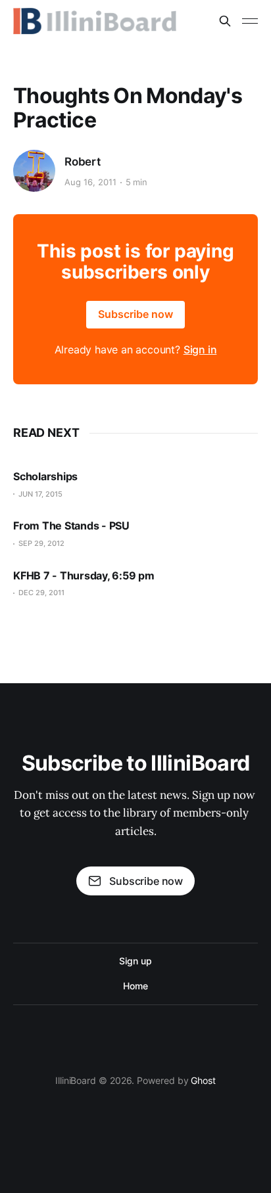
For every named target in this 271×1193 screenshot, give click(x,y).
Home (135, 985)
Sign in (200, 349)
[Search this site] (225, 21)
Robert (82, 161)
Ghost (203, 1080)
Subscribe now (135, 314)
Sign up (135, 960)
